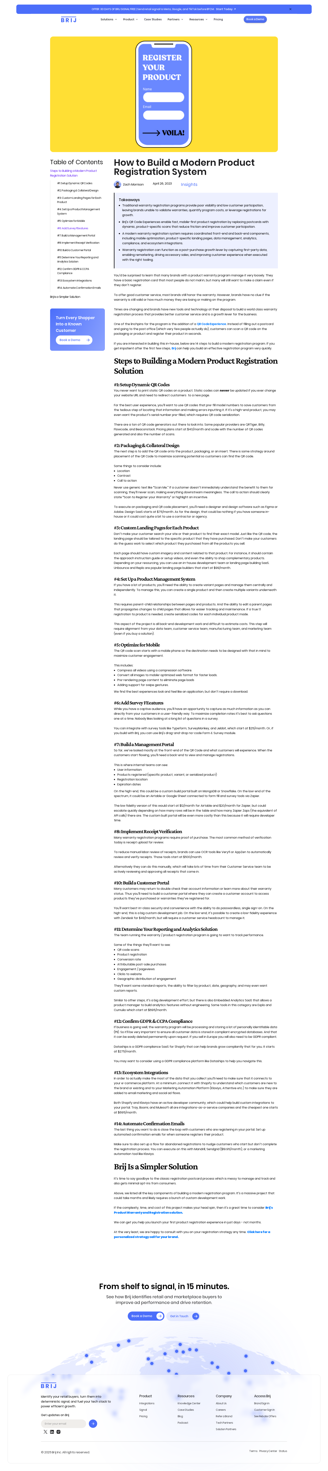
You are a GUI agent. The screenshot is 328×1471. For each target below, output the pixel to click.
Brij (174, 348)
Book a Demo (255, 19)
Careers (221, 1410)
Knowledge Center (189, 1403)
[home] (68, 19)
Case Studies (153, 19)
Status (283, 1451)
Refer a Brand (224, 1416)
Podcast (183, 1423)
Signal (143, 1410)
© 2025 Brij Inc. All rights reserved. (65, 1452)
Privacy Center (268, 1451)
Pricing (218, 19)
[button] (108, 19)
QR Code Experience (211, 324)
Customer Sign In (264, 1410)
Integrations (146, 1403)
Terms (253, 1451)
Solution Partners (226, 1429)
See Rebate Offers (265, 1416)
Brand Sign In (262, 1403)
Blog (180, 1416)
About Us (221, 1403)
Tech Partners (224, 1423)
